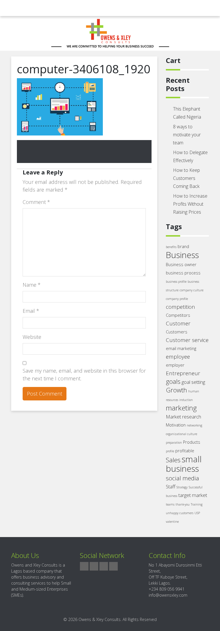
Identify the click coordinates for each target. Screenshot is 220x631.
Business (182, 255)
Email (31, 310)
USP (197, 513)
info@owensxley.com (168, 595)
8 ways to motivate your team (187, 134)
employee (178, 356)
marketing (181, 407)
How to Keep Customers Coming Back (186, 178)
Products (191, 442)
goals (173, 381)
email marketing (181, 348)
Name (32, 284)
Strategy (182, 487)
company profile (177, 299)
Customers (176, 332)
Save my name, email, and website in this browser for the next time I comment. (84, 374)
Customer (178, 323)
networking (194, 425)
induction (186, 400)
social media (182, 478)
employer (175, 365)
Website (32, 336)
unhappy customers (179, 513)
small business (184, 463)
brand (183, 246)
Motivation (176, 425)
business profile (176, 282)
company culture (191, 290)
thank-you (183, 504)
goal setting (193, 382)
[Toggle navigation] (15, 8)
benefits (171, 247)
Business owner (181, 264)
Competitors (178, 315)
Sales (173, 459)
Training (197, 504)
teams (170, 504)
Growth (176, 390)
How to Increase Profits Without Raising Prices (190, 204)
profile (170, 451)
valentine (172, 522)
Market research (183, 416)
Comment (36, 201)
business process (183, 273)
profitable (184, 450)
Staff (170, 486)
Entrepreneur (183, 373)
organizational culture (181, 434)
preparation (174, 443)
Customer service (187, 340)
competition (180, 306)
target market (192, 495)
